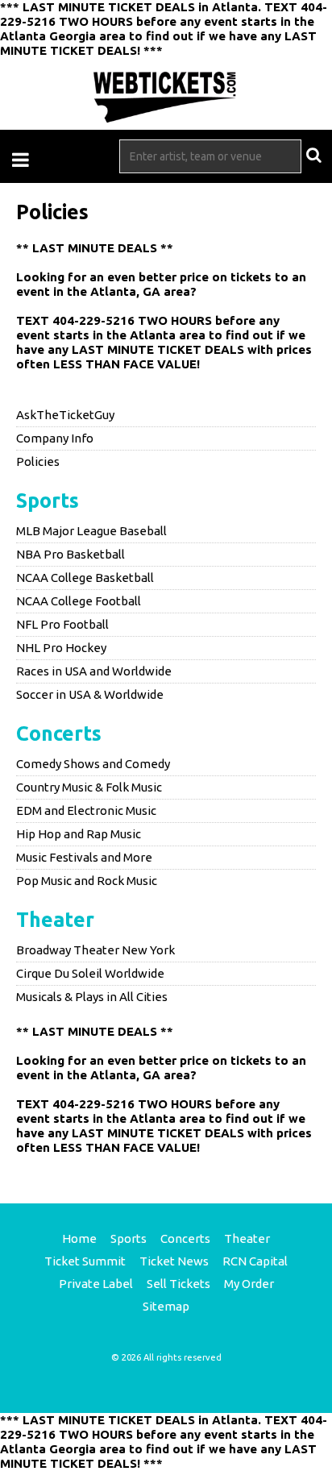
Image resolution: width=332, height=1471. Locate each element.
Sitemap (166, 1306)
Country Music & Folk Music (89, 787)
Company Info (54, 438)
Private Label (96, 1283)
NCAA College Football (78, 601)
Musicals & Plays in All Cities (92, 997)
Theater (55, 919)
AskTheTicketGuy (65, 415)
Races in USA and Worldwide (94, 671)
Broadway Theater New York (95, 950)
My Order (249, 1283)
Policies (38, 461)
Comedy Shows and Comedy (93, 764)
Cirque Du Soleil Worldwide (90, 973)
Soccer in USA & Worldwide (90, 694)
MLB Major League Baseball (91, 531)
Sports (47, 500)
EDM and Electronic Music (86, 810)
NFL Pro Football (62, 624)
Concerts (59, 733)
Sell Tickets (178, 1283)
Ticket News (174, 1261)
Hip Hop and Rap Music (78, 834)
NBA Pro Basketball (70, 554)
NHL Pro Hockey (61, 647)
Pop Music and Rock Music (86, 880)
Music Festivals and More (84, 857)
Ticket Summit (85, 1261)
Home (79, 1238)
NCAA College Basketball (85, 577)
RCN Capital (255, 1261)
